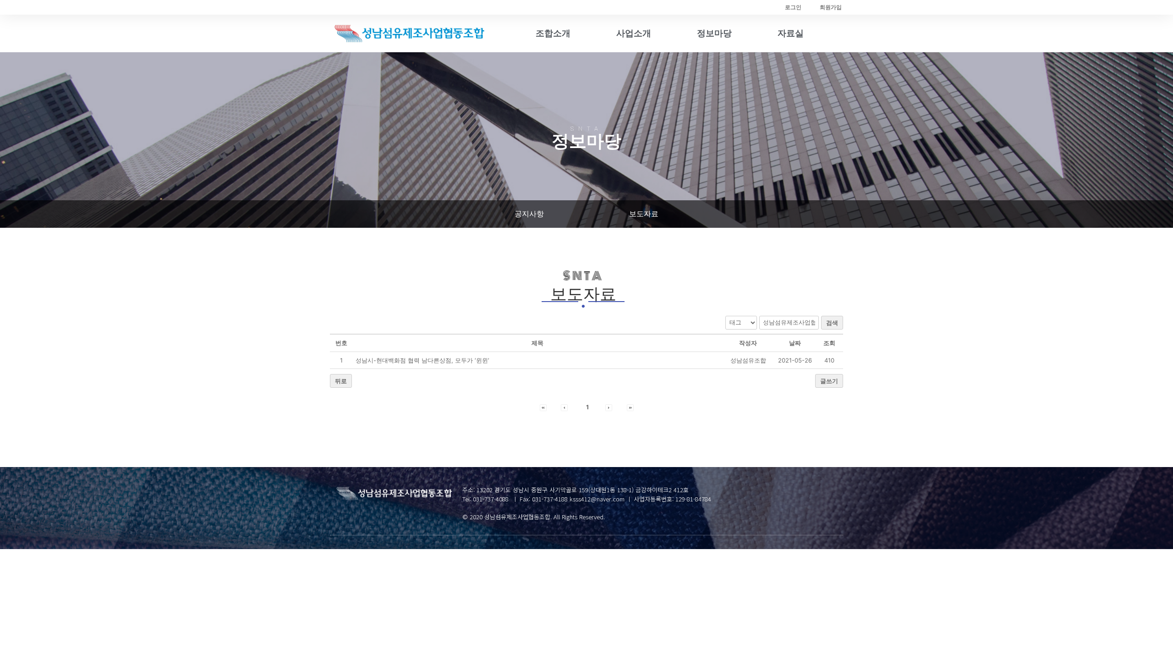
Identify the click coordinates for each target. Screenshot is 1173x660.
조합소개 (553, 33)
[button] (529, 214)
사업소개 (633, 33)
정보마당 (714, 33)
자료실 (791, 33)
